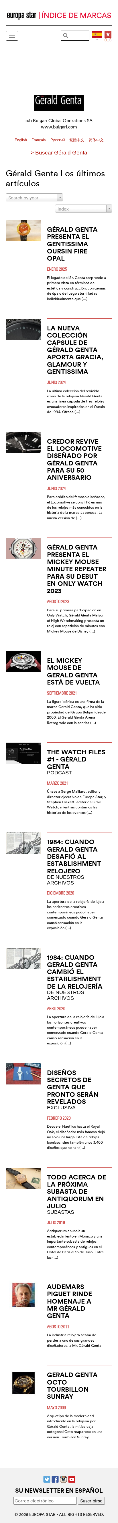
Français (39, 140)
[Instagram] (63, 1479)
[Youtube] (71, 1479)
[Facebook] (55, 1479)
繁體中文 (77, 140)
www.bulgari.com (59, 127)
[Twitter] (46, 1479)
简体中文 (96, 140)
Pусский (58, 140)
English (21, 140)
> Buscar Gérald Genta (59, 153)
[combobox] (34, 197)
